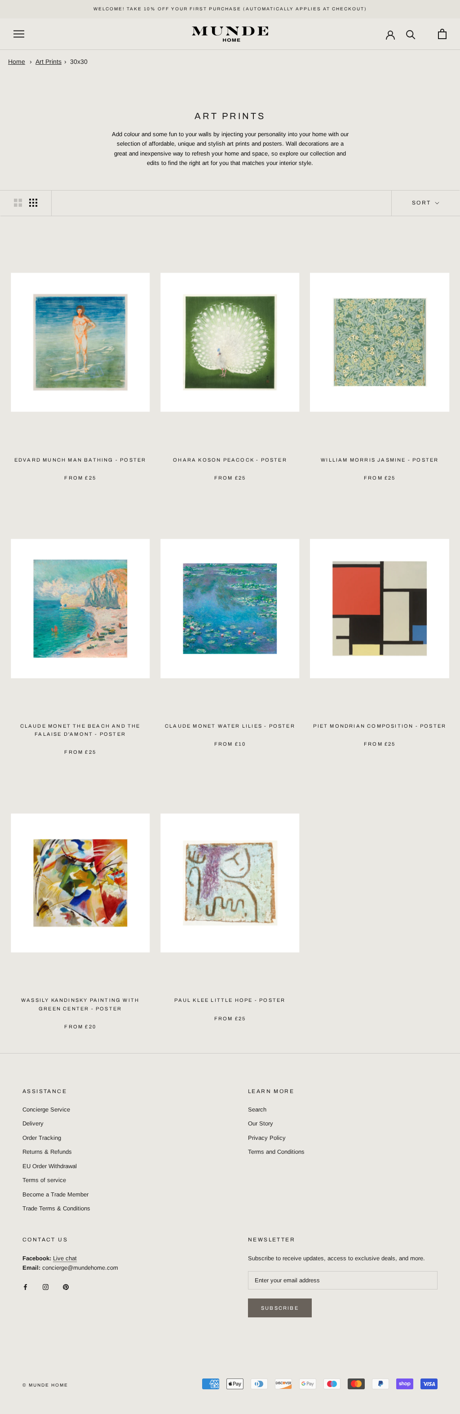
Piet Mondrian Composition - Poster (379, 726)
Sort (422, 203)
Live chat (65, 1258)
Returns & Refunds (47, 1151)
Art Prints (48, 61)
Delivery (33, 1123)
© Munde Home (45, 1385)
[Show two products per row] (18, 203)
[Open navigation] (18, 34)
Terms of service (44, 1180)
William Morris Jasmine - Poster (379, 459)
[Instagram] (46, 1286)
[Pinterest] (66, 1286)
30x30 (79, 61)
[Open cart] (442, 34)
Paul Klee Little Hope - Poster (229, 1000)
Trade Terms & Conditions (56, 1208)
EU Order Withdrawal (49, 1166)
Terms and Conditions (276, 1151)
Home (16, 61)
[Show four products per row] (33, 203)
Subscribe (280, 1308)
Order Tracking (41, 1137)
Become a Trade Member (55, 1194)
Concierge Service (46, 1109)
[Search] (411, 34)
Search (257, 1109)
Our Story (260, 1123)
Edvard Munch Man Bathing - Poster (80, 459)
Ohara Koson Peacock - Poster (230, 459)
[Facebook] (25, 1286)
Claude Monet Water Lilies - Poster (230, 726)
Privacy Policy (267, 1137)
